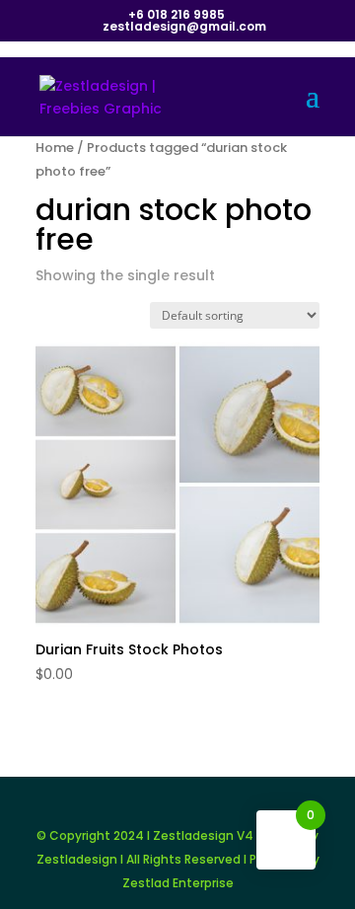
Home (55, 147)
